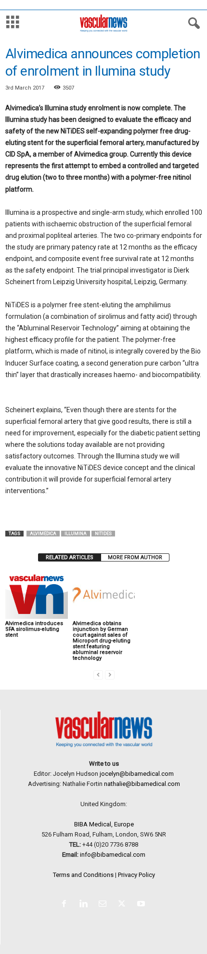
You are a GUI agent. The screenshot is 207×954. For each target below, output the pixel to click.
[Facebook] (66, 904)
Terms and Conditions (83, 874)
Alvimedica (43, 533)
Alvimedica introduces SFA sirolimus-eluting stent (34, 629)
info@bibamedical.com (112, 854)
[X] (123, 904)
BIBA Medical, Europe (104, 824)
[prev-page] (98, 674)
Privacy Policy (136, 874)
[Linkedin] (85, 904)
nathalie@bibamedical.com (142, 783)
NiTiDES (103, 533)
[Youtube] (142, 904)
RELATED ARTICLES (69, 557)
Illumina (76, 533)
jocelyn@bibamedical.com (137, 773)
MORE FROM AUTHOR (135, 557)
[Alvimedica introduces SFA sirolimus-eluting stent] (36, 595)
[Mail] (104, 904)
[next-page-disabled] (110, 674)
